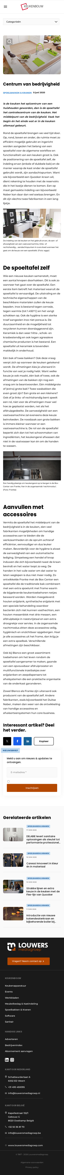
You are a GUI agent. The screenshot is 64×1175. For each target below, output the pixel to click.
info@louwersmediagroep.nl (24, 1093)
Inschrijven (32, 787)
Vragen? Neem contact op (27, 961)
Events (9, 991)
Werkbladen (12, 997)
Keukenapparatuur (15, 985)
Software (10, 1015)
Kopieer (43, 741)
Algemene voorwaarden (32, 1162)
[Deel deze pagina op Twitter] (7, 741)
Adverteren (11, 1039)
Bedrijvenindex (13, 1045)
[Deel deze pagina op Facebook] (17, 741)
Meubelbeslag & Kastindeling (21, 1003)
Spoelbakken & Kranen (17, 93)
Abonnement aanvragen (19, 1051)
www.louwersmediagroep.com (25, 1145)
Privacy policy (32, 1167)
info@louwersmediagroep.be (24, 1133)
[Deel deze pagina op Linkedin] (28, 741)
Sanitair (9, 1021)
